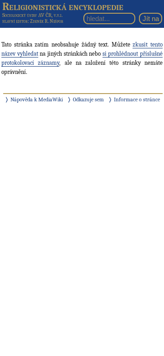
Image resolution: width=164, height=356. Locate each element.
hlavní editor (15, 21)
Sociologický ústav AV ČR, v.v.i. (32, 15)
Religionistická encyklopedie (62, 6)
